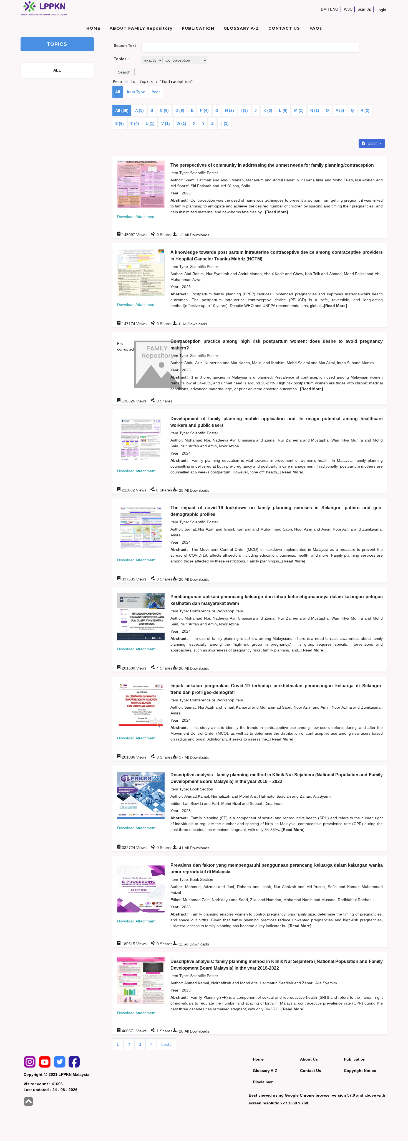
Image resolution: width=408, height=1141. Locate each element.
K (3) (267, 110)
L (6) (283, 110)
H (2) (229, 110)
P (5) (340, 110)
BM (324, 9)
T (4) (134, 123)
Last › (166, 1044)
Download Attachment (136, 216)
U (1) (150, 123)
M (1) (299, 110)
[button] (124, 72)
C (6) (164, 110)
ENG (334, 9)
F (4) (204, 110)
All (117, 92)
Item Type (136, 92)
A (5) (139, 110)
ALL (57, 70)
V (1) (165, 123)
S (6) (119, 123)
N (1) (314, 110)
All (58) (122, 110)
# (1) (224, 123)
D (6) (179, 110)
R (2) (365, 110)
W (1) (181, 123)
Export (373, 143)
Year (156, 92)
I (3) (244, 110)
